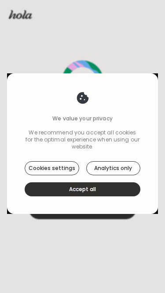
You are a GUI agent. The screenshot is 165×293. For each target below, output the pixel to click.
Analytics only (113, 168)
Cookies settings (52, 168)
